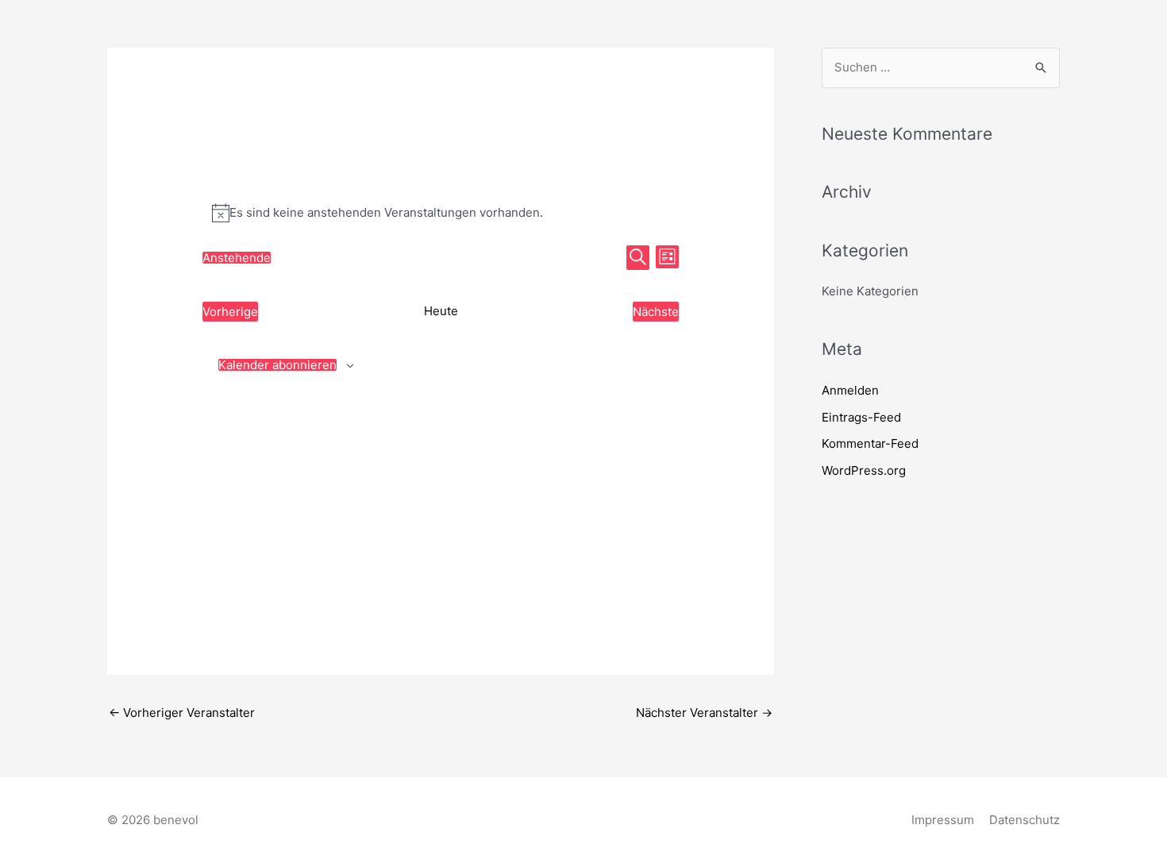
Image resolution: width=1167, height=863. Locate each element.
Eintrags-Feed (861, 417)
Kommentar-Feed (870, 443)
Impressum (942, 819)
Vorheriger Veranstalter (182, 712)
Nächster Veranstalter (704, 712)
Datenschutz (1024, 819)
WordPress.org (864, 470)
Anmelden (850, 390)
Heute (441, 310)
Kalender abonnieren (277, 365)
